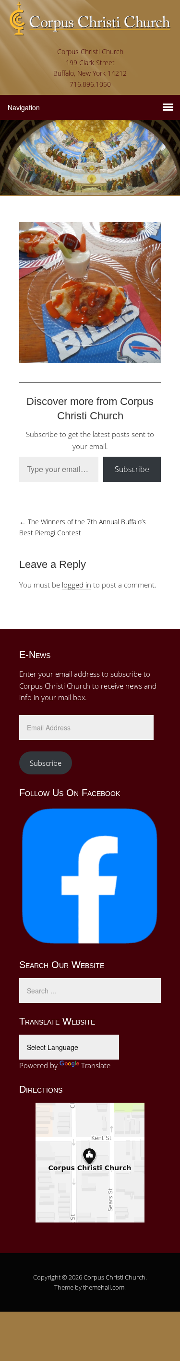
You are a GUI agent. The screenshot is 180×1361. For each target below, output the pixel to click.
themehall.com (103, 1287)
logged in (76, 584)
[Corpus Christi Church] (90, 28)
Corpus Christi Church (114, 1277)
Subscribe (132, 469)
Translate (95, 1065)
